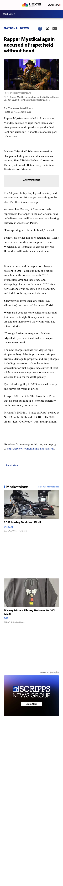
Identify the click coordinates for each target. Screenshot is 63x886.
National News (16, 28)
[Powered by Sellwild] (54, 672)
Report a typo (12, 465)
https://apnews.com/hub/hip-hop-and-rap (30, 448)
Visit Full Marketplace (48, 487)
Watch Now (53, 5)
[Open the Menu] (5, 5)
